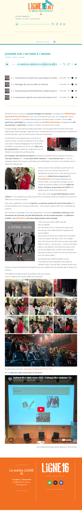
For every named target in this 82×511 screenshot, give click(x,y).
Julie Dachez (20, 218)
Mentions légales (49, 495)
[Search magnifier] (54, 41)
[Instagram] (55, 483)
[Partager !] (76, 78)
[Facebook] (61, 483)
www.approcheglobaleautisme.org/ (38, 369)
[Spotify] (49, 483)
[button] (41, 14)
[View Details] (72, 78)
